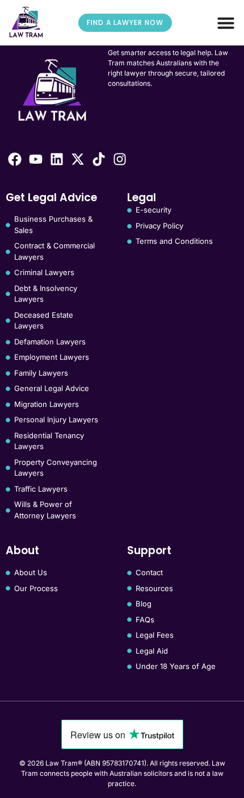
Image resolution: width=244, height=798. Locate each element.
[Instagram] (120, 159)
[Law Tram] (26, 22)
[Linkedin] (57, 159)
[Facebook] (15, 159)
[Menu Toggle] (226, 23)
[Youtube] (36, 159)
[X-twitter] (78, 159)
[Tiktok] (99, 159)
